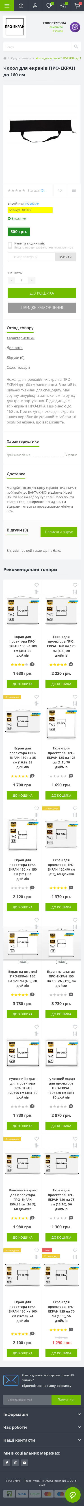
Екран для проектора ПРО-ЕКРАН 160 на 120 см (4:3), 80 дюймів (61, 646)
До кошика (42, 293)
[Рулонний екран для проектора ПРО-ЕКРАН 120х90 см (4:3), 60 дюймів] (22, 1052)
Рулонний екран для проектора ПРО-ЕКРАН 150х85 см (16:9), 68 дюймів (22, 1199)
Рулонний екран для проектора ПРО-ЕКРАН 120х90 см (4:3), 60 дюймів (22, 1088)
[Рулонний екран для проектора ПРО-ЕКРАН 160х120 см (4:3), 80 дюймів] (61, 1052)
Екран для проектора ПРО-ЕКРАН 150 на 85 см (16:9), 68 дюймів (22, 757)
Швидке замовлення (42, 307)
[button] (35, 5)
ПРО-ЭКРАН (31, 203)
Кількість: (15, 273)
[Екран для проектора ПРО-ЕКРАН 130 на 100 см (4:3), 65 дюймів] (22, 610)
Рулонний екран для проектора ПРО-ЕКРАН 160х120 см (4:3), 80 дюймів (61, 1088)
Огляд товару (20, 327)
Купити (65, 256)
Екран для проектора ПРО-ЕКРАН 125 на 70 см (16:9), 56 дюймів (61, 1311)
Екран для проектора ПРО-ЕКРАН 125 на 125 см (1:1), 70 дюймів (61, 757)
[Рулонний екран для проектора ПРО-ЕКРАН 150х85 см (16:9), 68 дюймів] (22, 1164)
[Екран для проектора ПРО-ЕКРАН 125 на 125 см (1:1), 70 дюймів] (61, 722)
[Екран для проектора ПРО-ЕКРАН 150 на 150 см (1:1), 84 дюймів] (22, 834)
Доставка (15, 347)
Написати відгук (59, 531)
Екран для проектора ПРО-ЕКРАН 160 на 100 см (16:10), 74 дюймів (23, 1311)
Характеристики (20, 338)
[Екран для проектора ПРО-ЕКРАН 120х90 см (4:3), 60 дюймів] (61, 834)
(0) (42, 190)
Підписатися (66, 1399)
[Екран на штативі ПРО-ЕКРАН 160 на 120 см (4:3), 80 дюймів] (22, 945)
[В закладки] (36, 585)
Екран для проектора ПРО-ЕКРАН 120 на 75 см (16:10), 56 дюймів (61, 1199)
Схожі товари (18, 367)
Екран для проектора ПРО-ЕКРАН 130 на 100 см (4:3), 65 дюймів (23, 646)
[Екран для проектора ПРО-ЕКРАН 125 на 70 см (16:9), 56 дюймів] (61, 1276)
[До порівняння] (36, 592)
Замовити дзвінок (56, 29)
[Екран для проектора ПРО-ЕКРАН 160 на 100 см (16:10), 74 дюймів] (22, 1276)
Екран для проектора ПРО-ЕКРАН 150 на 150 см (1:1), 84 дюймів (23, 869)
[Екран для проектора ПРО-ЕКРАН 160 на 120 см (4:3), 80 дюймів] (61, 610)
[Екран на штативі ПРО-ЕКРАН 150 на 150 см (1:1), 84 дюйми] (61, 945)
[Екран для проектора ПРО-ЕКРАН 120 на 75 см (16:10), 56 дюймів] (61, 1164)
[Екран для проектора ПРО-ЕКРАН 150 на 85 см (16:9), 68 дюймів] (22, 722)
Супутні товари (21, 58)
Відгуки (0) (15, 357)
